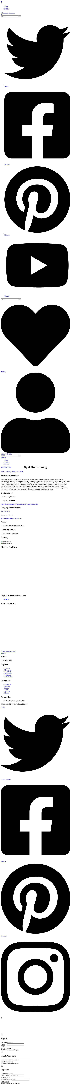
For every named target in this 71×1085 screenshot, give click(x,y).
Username (4, 1042)
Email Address (5, 1075)
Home (6, 6)
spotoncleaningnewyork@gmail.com (11, 518)
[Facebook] (5, 599)
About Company (6, 471)
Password (3, 1044)
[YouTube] (8, 599)
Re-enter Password (6, 1079)
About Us (7, 8)
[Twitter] (7, 599)
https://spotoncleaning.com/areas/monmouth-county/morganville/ (19, 504)
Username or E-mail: (7, 1060)
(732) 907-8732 (5, 511)
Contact (6, 10)
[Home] (3, 457)
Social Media (19, 471)
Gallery (13, 471)
